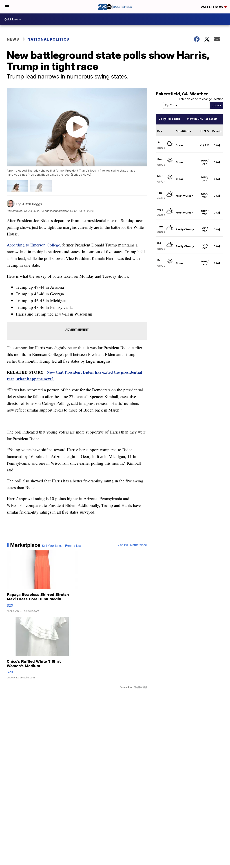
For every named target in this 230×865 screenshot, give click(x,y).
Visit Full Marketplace (132, 545)
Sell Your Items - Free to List (61, 545)
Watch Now (212, 7)
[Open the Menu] (6, 6)
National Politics (48, 39)
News (13, 39)
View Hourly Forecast (201, 118)
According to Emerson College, (34, 245)
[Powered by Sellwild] (140, 687)
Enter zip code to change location (201, 99)
